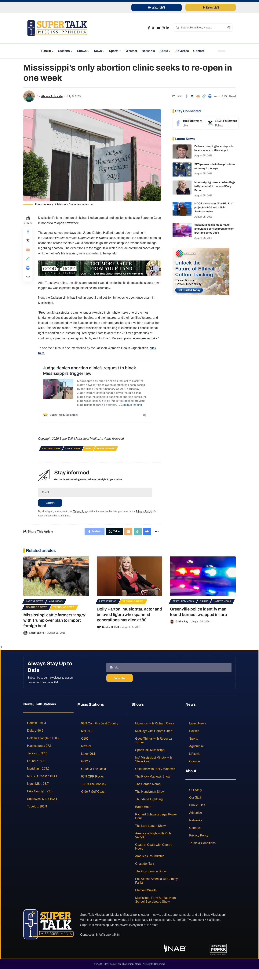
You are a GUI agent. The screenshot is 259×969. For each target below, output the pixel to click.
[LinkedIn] (168, 28)
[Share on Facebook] (186, 96)
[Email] (198, 96)
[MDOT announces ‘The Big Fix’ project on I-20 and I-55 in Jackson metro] (182, 209)
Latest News (72, 448)
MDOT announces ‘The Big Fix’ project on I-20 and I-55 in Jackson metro (213, 207)
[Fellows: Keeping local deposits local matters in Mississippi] (182, 151)
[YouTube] (158, 28)
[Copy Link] (203, 96)
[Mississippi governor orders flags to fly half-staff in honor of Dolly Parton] (182, 187)
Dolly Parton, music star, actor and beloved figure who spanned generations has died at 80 (129, 614)
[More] (215, 96)
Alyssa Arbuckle (52, 96)
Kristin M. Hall (110, 627)
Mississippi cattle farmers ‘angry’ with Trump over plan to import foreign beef (54, 620)
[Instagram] (163, 28)
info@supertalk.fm (108, 934)
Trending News (106, 448)
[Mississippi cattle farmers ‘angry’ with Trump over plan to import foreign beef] (56, 576)
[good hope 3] (99, 267)
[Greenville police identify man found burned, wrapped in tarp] (203, 576)
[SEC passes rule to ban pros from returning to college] (182, 169)
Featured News (51, 448)
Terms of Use (80, 511)
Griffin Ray (182, 621)
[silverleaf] (201, 271)
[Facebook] (149, 28)
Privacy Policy (143, 511)
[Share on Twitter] (192, 96)
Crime (204, 601)
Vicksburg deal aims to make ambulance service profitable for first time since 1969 (214, 229)
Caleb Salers (36, 632)
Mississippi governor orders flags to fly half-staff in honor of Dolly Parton (214, 186)
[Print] (209, 96)
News (89, 448)
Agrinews (56, 601)
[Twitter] (153, 28)
